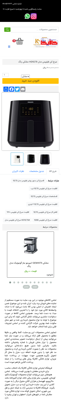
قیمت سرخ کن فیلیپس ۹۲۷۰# (18, 212)
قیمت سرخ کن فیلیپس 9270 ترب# (44, 188)
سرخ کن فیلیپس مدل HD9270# (17, 220)
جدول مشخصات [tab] (36, 171)
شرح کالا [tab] (52, 171)
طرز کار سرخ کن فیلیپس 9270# (45, 212)
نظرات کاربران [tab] (18, 171)
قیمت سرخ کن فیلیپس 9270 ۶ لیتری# (42, 204)
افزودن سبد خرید (30, 81)
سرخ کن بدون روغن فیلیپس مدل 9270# (28, 180)
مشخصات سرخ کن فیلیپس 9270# (44, 196)
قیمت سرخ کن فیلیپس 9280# (45, 220)
